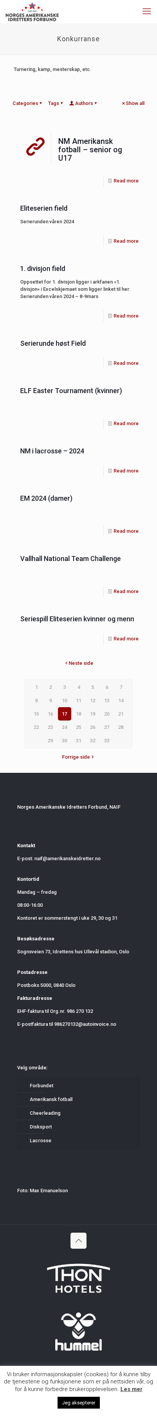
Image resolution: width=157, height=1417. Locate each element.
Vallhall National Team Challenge (70, 559)
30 (64, 740)
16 (50, 714)
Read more (126, 181)
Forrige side (76, 757)
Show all (135, 103)
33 (106, 740)
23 (50, 727)
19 (92, 714)
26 (92, 727)
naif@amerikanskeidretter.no (67, 858)
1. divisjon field (42, 268)
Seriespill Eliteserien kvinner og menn (77, 619)
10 (64, 700)
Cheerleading (45, 1113)
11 (78, 700)
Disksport (41, 1127)
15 (36, 714)
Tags (53, 103)
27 (106, 727)
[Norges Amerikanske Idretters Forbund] (32, 11)
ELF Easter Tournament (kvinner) (71, 391)
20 (106, 714)
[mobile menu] (146, 11)
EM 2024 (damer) (46, 498)
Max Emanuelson (49, 1190)
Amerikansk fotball (51, 1099)
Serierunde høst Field (53, 343)
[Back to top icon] (78, 1241)
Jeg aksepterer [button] (78, 1403)
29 (50, 740)
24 (64, 727)
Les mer (131, 1389)
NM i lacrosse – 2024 (52, 451)
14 (120, 700)
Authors (84, 103)
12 (92, 700)
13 (106, 700)
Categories (25, 103)
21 (120, 714)
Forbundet (41, 1085)
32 (92, 740)
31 (78, 740)
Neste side (81, 663)
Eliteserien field (43, 208)
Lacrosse (40, 1140)
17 (64, 714)
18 (78, 714)
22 (36, 727)
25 (78, 727)
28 (120, 727)
